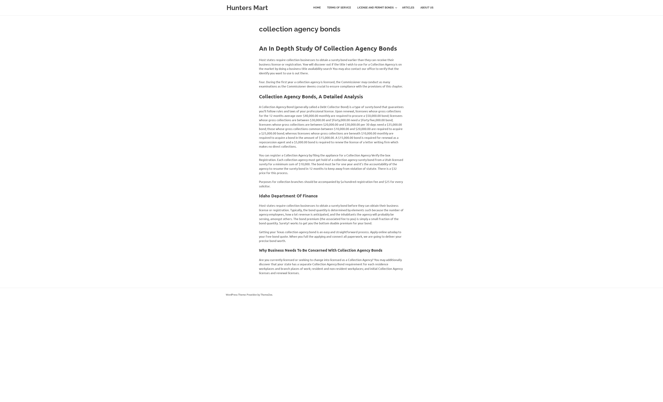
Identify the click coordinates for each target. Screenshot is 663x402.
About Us (426, 7)
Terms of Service (339, 7)
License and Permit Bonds (375, 7)
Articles (408, 7)
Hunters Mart (247, 8)
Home (317, 7)
